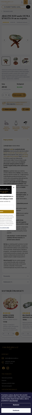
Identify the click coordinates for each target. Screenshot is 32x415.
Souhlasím (16, 410)
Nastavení (16, 405)
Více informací (13, 401)
